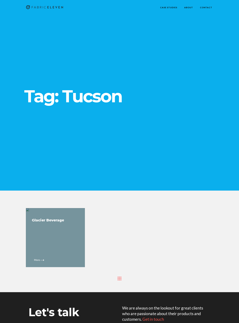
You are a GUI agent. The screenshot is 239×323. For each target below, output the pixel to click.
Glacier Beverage (48, 220)
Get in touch (153, 319)
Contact (206, 7)
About (188, 7)
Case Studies (168, 7)
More (37, 259)
